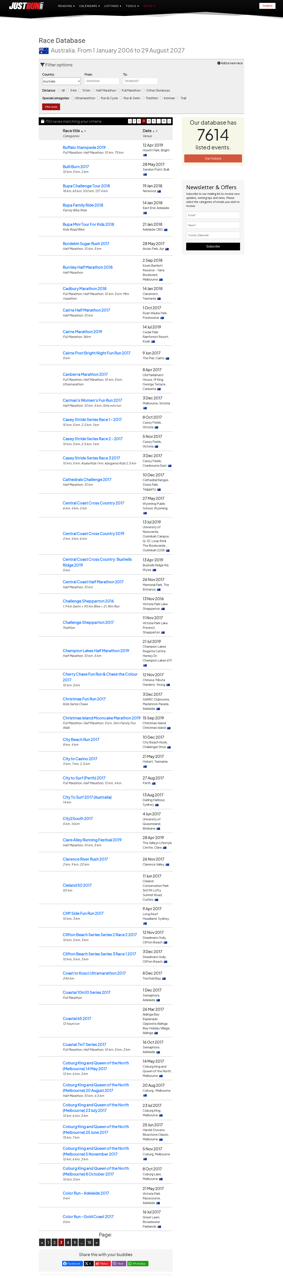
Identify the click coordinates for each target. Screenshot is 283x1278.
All (63, 90)
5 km (74, 90)
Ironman (169, 98)
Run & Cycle (109, 98)
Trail (183, 98)
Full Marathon (131, 90)
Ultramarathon (85, 98)
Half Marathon (106, 90)
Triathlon (152, 98)
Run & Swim (132, 98)
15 (164, 121)
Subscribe (213, 246)
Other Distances (158, 90)
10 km (86, 90)
